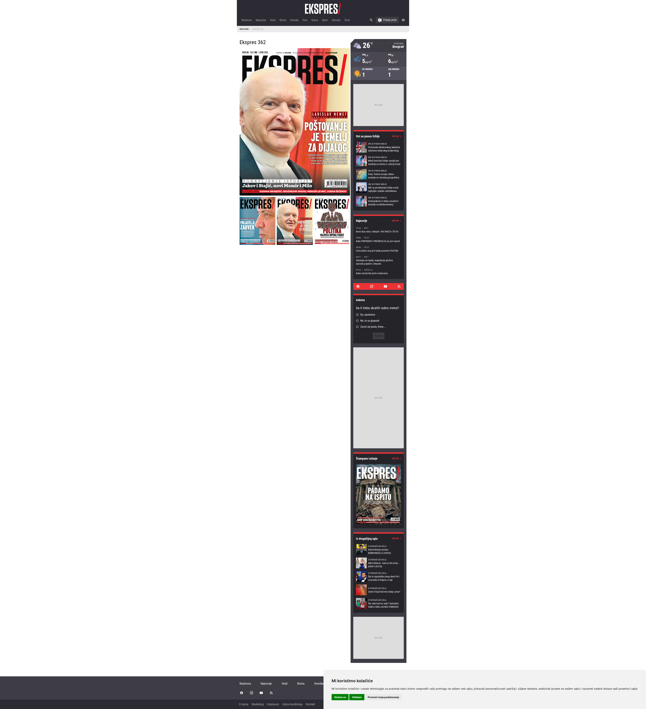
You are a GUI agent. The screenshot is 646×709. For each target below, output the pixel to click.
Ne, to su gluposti (369, 320)
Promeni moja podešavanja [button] (383, 697)
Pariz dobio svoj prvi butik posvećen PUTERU (378, 249)
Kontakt (310, 704)
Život (347, 20)
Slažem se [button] (340, 697)
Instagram (372, 286)
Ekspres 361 (257, 221)
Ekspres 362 (294, 221)
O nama (243, 704)
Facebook (358, 286)
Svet (305, 20)
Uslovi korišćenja (292, 704)
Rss (399, 286)
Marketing (258, 704)
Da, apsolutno (367, 314)
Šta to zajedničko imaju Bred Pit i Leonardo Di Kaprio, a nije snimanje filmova (378, 576)
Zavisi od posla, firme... (372, 326)
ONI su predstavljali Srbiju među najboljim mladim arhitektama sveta (378, 187)
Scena (314, 20)
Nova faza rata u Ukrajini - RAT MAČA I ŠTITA (378, 229)
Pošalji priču (390, 20)
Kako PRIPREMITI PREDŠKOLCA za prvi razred (378, 239)
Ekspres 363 (332, 221)
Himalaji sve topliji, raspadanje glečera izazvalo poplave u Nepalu (378, 260)
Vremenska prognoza (378, 45)
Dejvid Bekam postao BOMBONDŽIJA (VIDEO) (378, 549)
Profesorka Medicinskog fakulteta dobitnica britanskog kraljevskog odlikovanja (378, 147)
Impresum (273, 704)
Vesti (273, 20)
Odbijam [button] (357, 697)
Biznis (283, 20)
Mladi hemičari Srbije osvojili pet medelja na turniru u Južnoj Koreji (378, 160)
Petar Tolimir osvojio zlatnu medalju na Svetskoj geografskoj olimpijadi (378, 174)
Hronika (294, 20)
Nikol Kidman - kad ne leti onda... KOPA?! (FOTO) (378, 563)
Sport (325, 20)
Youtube (385, 286)
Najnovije (261, 20)
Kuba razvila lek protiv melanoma (378, 271)
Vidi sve (395, 136)
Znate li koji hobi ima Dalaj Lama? (378, 589)
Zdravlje (336, 20)
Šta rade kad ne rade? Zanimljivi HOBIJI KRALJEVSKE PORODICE (378, 603)
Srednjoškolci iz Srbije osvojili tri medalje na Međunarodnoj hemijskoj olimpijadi (378, 201)
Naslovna (247, 20)
